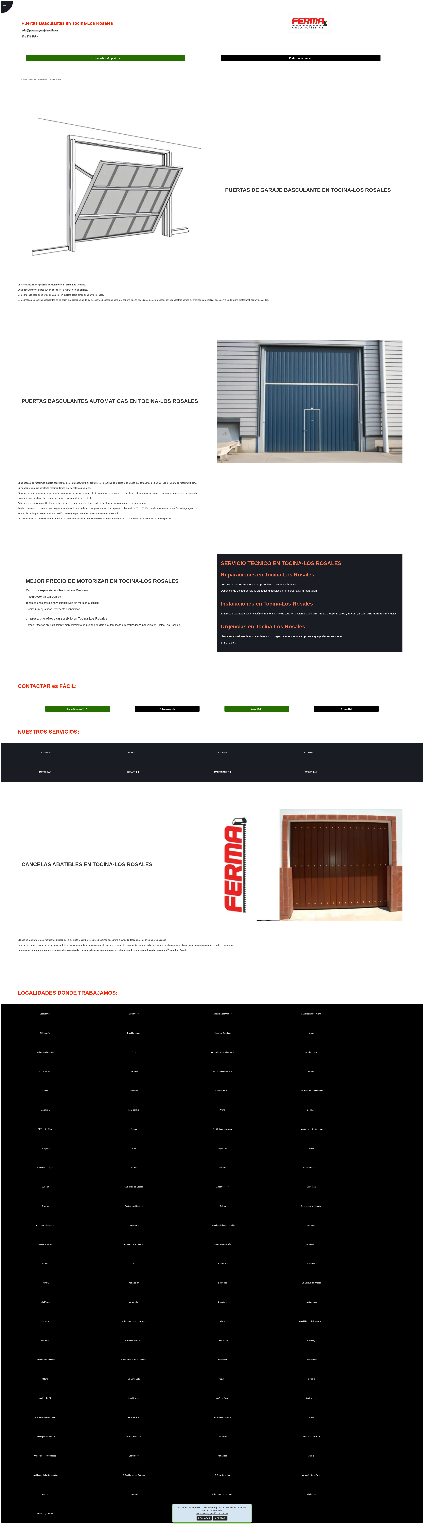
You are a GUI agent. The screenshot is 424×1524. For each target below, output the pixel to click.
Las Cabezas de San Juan (311, 1129)
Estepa (134, 1168)
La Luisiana (223, 1340)
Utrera (311, 1033)
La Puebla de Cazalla (133, 1187)
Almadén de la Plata (311, 1475)
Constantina (311, 1264)
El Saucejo (311, 1340)
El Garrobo (134, 1014)
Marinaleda (222, 1437)
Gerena (134, 1264)
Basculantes (45, 1014)
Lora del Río (133, 1110)
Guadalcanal (133, 1417)
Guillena (45, 1187)
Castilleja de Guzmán (45, 1437)
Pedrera (45, 1321)
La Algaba (45, 1148)
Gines (311, 1148)
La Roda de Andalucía (45, 1360)
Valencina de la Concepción (222, 1225)
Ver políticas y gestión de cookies (212, 1513)
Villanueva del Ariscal (311, 1283)
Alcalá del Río (222, 1187)
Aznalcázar (222, 1360)
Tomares (134, 1091)
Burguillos (222, 1283)
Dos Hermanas (133, 1033)
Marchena (45, 1110)
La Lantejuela (134, 1379)
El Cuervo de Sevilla (45, 1225)
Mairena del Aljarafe (45, 1052)
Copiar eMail (346, 709)
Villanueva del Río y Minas (134, 1321)
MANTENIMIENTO (222, 772)
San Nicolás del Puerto (311, 1014)
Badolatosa (311, 1398)
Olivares (45, 1206)
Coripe (45, 1494)
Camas (45, 1091)
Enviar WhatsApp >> (104, 58)
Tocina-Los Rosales (134, 1206)
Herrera (45, 1283)
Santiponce (134, 1225)
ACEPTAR (220, 1518)
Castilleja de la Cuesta (222, 1129)
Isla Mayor (45, 1302)
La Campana (311, 1302)
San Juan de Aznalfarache (311, 1091)
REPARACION (133, 772)
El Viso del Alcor (45, 1129)
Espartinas (222, 1148)
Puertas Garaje (22, 79)
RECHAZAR (204, 1518)
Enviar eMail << (257, 709)
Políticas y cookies (45, 1513)
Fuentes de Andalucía (133, 1244)
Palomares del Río (222, 1244)
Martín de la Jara (133, 1437)
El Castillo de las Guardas (133, 1475)
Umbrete (311, 1225)
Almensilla (133, 1302)
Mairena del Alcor (222, 1091)
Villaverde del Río (45, 1244)
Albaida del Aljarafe (222, 1417)
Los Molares (133, 1398)
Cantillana (311, 1187)
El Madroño (45, 1033)
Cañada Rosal (222, 1398)
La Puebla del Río (311, 1168)
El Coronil (45, 1340)
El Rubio (311, 1379)
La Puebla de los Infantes (45, 1417)
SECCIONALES (311, 753)
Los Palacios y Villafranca (222, 1052)
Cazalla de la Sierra (134, 1340)
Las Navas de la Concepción (45, 1475)
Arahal (222, 1110)
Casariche (222, 1302)
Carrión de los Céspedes (45, 1456)
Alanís (311, 1456)
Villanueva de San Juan (222, 1494)
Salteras (222, 1321)
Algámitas (311, 1494)
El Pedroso (134, 1456)
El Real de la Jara (222, 1475)
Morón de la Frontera (222, 1071)
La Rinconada (311, 1052)
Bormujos (311, 1110)
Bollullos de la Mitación (311, 1206)
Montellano (311, 1244)
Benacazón (223, 1264)
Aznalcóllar (134, 1283)
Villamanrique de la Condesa (134, 1360)
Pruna (311, 1417)
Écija (134, 1052)
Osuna (134, 1129)
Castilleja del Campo (222, 1014)
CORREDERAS (134, 753)
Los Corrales (311, 1360)
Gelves (223, 1206)
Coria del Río (45, 1071)
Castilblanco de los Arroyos (311, 1321)
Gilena (45, 1379)
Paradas (45, 1264)
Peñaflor (222, 1379)
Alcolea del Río (45, 1398)
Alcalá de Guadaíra (222, 1033)
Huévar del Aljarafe (311, 1437)
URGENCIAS (311, 772)
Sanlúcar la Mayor (45, 1168)
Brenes (222, 1168)
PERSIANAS (222, 753)
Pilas (134, 1148)
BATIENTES (45, 753)
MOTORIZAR (45, 772)
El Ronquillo (134, 1494)
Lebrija (311, 1071)
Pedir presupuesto (300, 58)
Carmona (134, 1071)
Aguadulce (222, 1456)
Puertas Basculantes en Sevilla (37, 79)
